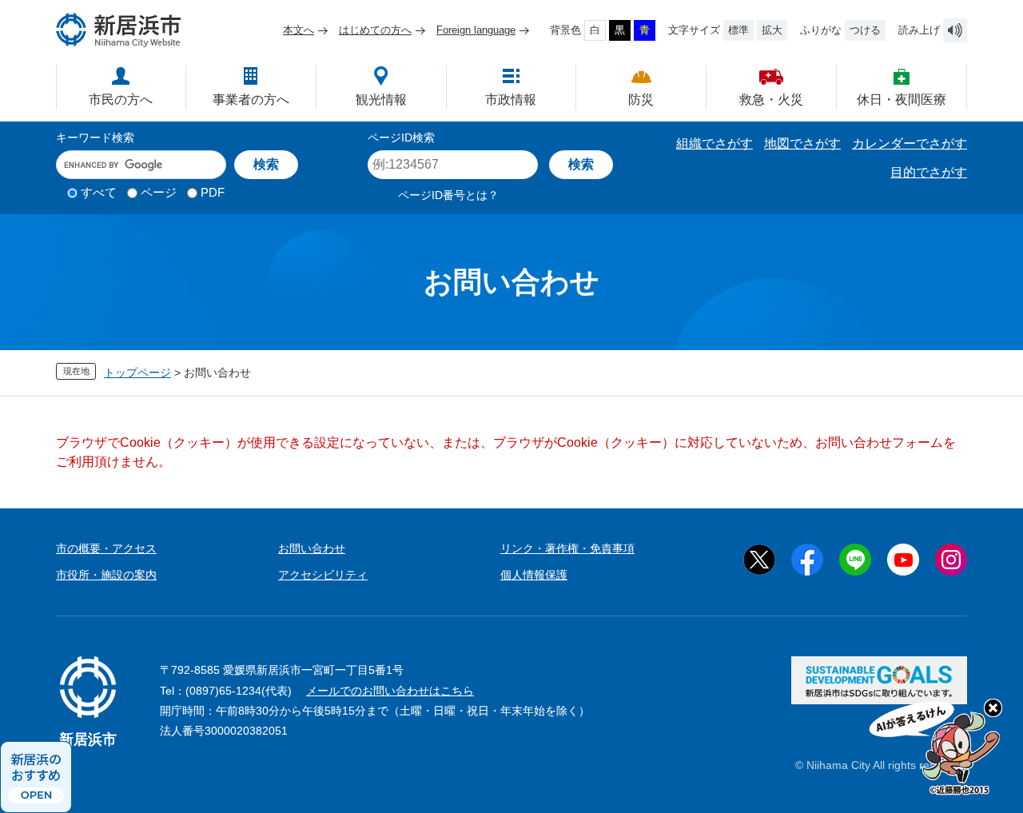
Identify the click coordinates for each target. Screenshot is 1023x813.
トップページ (137, 372)
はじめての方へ (375, 30)
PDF (213, 192)
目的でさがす (928, 172)
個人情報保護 (533, 574)
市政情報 (510, 99)
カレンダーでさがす (909, 143)
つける (865, 30)
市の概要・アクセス (106, 548)
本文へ (298, 30)
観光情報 (381, 99)
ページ (159, 192)
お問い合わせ (311, 548)
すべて (99, 192)
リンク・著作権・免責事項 (567, 548)
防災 (641, 99)
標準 (738, 30)
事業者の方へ (251, 99)
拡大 (772, 30)
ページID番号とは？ (448, 195)
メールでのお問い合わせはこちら (390, 690)
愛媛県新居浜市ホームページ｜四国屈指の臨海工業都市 (119, 30)
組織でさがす (714, 143)
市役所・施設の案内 (106, 574)
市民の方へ (121, 99)
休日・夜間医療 (901, 99)
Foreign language (475, 30)
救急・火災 (771, 99)
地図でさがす (802, 143)
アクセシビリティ (323, 574)
